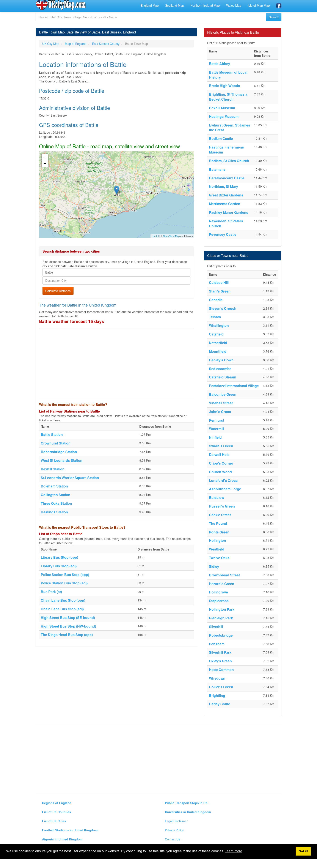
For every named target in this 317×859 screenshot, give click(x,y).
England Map (150, 5)
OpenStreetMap (171, 236)
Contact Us (172, 839)
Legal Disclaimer (176, 821)
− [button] (45, 163)
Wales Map (233, 5)
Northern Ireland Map (205, 5)
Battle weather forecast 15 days (71, 321)
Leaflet (155, 236)
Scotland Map (174, 5)
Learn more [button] (233, 851)
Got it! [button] (303, 851)
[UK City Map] (61, 5)
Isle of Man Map (259, 5)
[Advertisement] (116, 363)
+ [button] (45, 157)
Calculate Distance (58, 291)
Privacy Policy (174, 830)
